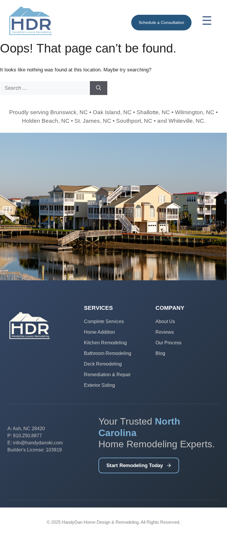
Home (91, 332)
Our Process (168, 342)
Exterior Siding (99, 385)
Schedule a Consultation (161, 22)
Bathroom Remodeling (107, 353)
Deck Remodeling (103, 363)
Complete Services (104, 321)
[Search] (98, 88)
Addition (106, 332)
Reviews (164, 332)
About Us (165, 321)
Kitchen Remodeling (105, 342)
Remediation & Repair (107, 374)
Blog (160, 353)
